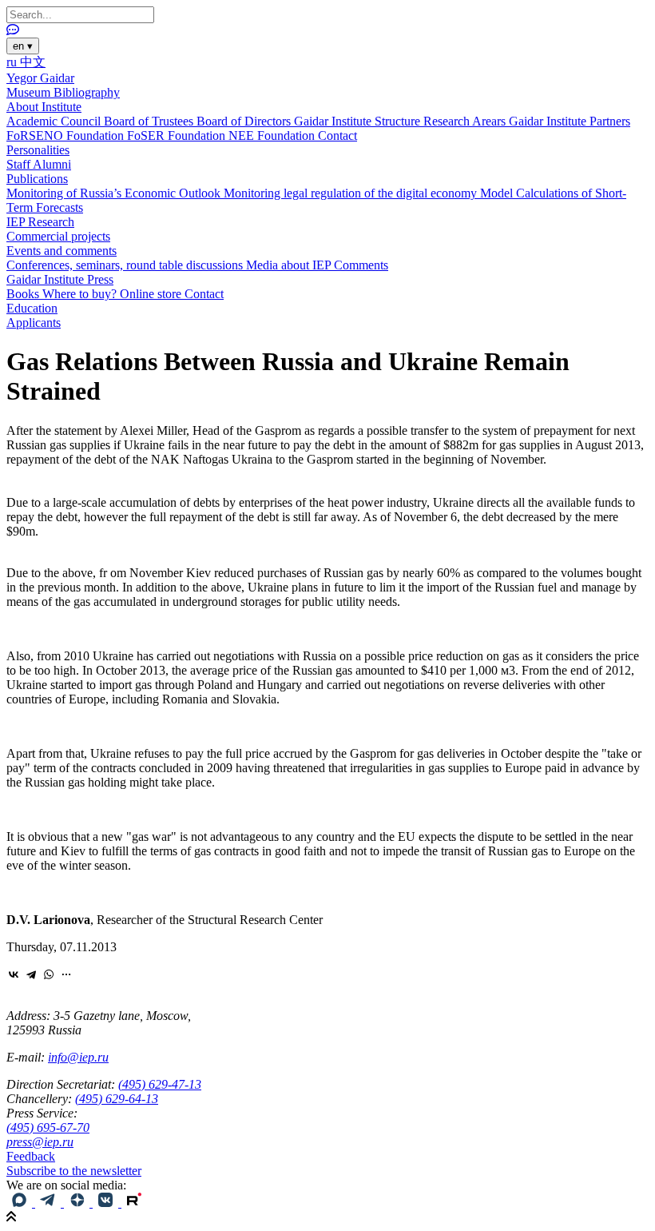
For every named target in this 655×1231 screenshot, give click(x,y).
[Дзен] (78, 1202)
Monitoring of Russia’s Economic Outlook (115, 193)
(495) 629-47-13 (159, 1084)
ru (13, 62)
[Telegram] (31, 974)
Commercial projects (58, 236)
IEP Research (40, 222)
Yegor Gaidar (40, 78)
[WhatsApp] (49, 974)
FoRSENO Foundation (66, 135)
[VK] (107, 1202)
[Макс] (20, 1202)
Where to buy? (81, 294)
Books (24, 294)
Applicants (33, 322)
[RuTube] (134, 1202)
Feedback (30, 1156)
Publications (37, 178)
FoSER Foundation (177, 135)
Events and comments (61, 250)
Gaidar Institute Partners (569, 121)
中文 (33, 62)
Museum (30, 92)
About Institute (43, 107)
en (23, 46)
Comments (361, 265)
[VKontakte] (13, 974)
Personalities (37, 150)
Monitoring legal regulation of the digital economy (352, 193)
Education (32, 308)
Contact (337, 135)
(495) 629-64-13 (116, 1099)
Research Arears (466, 121)
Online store (152, 294)
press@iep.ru (39, 1142)
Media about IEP (290, 265)
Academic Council (55, 121)
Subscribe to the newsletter (73, 1170)
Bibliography (87, 92)
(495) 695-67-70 (47, 1127)
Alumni (52, 164)
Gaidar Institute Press (59, 279)
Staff (19, 164)
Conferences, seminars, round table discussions (126, 265)
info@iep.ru (78, 1057)
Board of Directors (245, 121)
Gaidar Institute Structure (358, 121)
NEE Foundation (273, 135)
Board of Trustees (150, 121)
